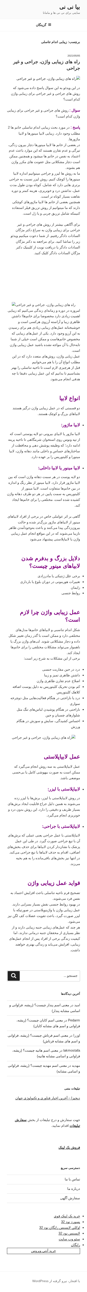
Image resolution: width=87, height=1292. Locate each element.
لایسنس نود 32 (69, 1233)
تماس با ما (72, 1179)
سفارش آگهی (70, 1198)
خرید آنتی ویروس (43, 1251)
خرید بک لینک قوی (67, 1216)
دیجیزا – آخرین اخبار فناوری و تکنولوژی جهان (47, 1098)
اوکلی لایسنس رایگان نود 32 (59, 1227)
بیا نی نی (69, 7)
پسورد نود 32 (70, 1222)
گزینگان (41, 25)
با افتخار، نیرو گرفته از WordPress (56, 1281)
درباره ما (73, 1189)
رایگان (75, 1245)
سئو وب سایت (69, 1239)
